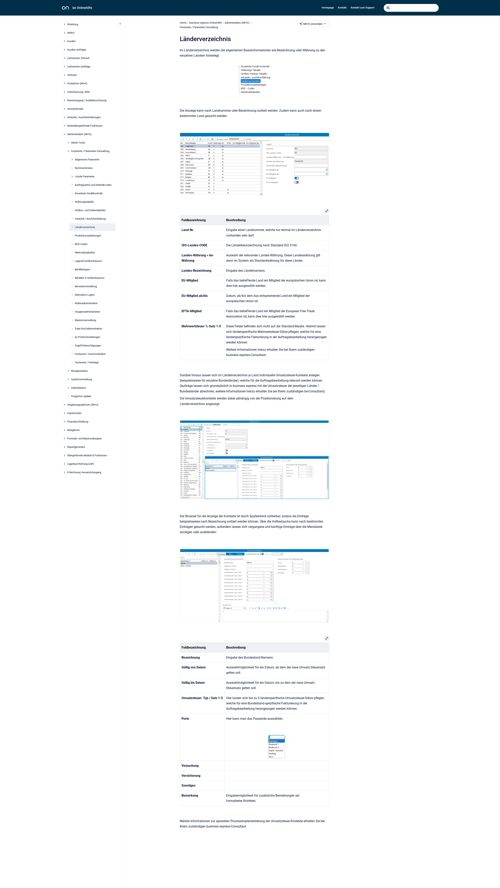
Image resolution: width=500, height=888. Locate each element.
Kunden (71, 41)
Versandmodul (75, 108)
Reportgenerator (76, 446)
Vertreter (72, 75)
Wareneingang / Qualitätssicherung (86, 100)
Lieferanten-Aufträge (78, 66)
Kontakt (342, 7)
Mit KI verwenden (313, 23)
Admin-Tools (78, 142)
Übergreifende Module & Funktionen (87, 455)
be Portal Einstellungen (87, 337)
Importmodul (74, 413)
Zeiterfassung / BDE (78, 91)
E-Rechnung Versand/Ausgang (84, 472)
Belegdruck (73, 430)
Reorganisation (79, 370)
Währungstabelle (84, 201)
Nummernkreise (84, 168)
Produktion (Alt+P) (77, 83)
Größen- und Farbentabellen (90, 210)
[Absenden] (388, 8)
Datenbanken (78, 387)
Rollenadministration (86, 303)
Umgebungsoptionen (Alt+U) (82, 404)
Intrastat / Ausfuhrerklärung (90, 218)
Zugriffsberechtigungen (88, 345)
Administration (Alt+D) (79, 134)
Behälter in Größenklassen (89, 277)
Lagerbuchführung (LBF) (80, 463)
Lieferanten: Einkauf (78, 58)
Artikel (70, 32)
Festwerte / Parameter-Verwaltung (90, 151)
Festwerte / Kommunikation (90, 353)
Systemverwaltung (81, 379)
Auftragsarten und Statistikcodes (93, 184)
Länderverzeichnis (85, 227)
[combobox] (411, 8)
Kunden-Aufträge (76, 49)
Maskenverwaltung (85, 320)
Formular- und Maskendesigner (84, 438)
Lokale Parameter (84, 176)
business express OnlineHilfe (205, 22)
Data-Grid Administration (88, 328)
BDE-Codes (81, 244)
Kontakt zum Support (362, 7)
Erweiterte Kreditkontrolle (89, 193)
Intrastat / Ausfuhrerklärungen (84, 117)
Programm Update (81, 396)
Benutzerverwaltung (86, 286)
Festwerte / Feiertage (87, 362)
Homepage (328, 7)
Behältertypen (82, 269)
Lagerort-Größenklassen (88, 260)
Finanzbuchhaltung (77, 421)
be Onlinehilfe (82, 8)
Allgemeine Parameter (87, 159)
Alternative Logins (85, 294)
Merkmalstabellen (85, 252)
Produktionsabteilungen (88, 235)
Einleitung (72, 24)
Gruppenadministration (87, 311)
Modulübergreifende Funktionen (85, 125)
